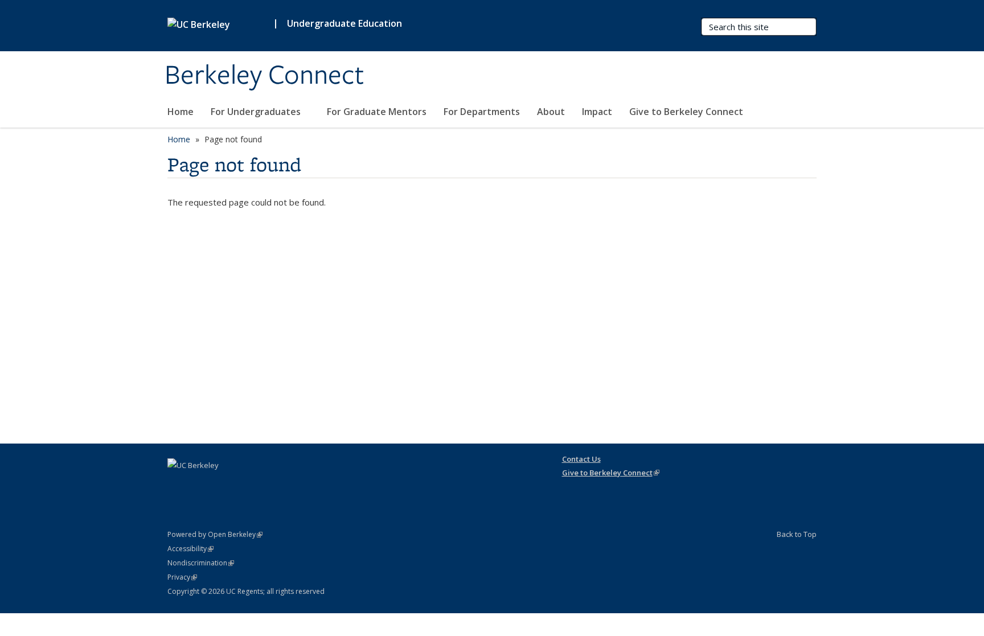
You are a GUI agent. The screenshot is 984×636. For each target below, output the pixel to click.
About (551, 111)
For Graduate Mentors (377, 111)
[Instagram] (177, 485)
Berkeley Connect (264, 76)
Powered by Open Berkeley (215, 534)
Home (180, 111)
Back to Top (797, 534)
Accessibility (190, 548)
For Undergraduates (257, 111)
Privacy (182, 577)
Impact (597, 111)
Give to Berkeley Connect (686, 111)
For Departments (482, 111)
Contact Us (581, 459)
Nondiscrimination (200, 563)
